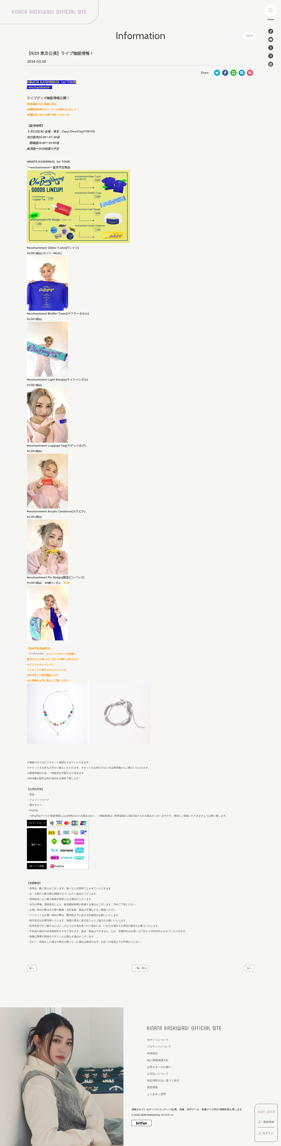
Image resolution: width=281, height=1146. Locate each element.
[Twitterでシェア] (217, 73)
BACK (249, 35)
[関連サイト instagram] (270, 55)
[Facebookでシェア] (225, 73)
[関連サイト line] (270, 64)
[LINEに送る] (233, 73)
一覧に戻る (140, 968)
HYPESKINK (36, 653)
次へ (249, 968)
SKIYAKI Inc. (167, 1115)
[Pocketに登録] (250, 73)
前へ (31, 968)
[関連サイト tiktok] (270, 31)
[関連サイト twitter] (270, 47)
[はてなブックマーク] (242, 73)
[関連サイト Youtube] (270, 39)
